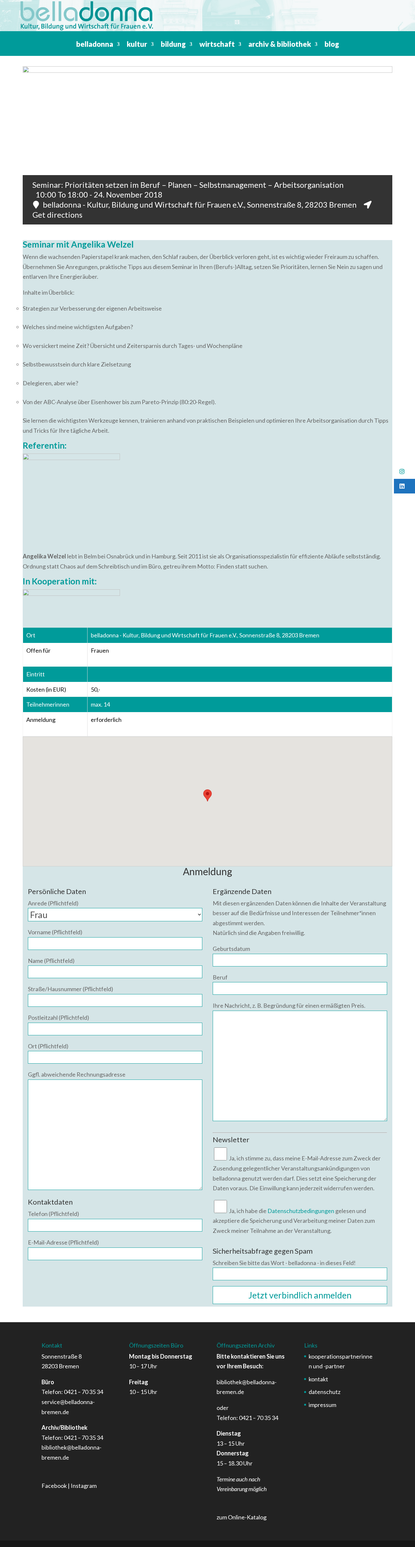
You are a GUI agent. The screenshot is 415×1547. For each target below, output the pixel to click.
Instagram (84, 1485)
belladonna (94, 45)
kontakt (318, 1379)
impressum (322, 1404)
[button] (404, 471)
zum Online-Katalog (242, 1517)
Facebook (54, 1485)
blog (332, 45)
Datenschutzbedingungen (300, 1210)
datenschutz (324, 1391)
